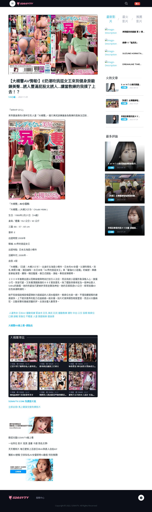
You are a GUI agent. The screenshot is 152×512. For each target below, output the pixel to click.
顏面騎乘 (42, 316)
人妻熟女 (13, 312)
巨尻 (55, 312)
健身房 (51, 316)
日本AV (22, 312)
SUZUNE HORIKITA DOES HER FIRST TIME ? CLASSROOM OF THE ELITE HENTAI (132, 53)
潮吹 (70, 312)
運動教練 (62, 312)
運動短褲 (30, 312)
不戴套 (29, 316)
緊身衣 (39, 312)
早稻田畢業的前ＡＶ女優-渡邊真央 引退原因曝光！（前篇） (130, 116)
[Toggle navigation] (12, 3)
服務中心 (40, 497)
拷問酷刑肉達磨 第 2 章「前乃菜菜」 (132, 31)
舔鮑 (16, 316)
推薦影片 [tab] (139, 19)
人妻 (35, 316)
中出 (75, 312)
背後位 (22, 316)
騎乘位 (91, 312)
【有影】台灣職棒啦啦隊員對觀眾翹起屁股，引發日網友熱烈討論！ (130, 100)
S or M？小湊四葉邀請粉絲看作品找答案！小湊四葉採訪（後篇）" (122, 163)
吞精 (85, 312)
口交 (80, 312)
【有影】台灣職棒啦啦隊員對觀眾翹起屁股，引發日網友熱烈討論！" (122, 196)
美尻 (50, 312)
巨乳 (45, 312)
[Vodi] (25, 3)
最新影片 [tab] (110, 19)
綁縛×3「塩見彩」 (130, 42)
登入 (138, 3)
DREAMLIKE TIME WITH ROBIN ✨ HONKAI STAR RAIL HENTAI (132, 64)
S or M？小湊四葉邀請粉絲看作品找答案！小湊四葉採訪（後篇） (131, 84)
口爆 (10, 316)
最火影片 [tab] (125, 19)
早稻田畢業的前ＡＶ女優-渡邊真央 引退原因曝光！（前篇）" (122, 228)
